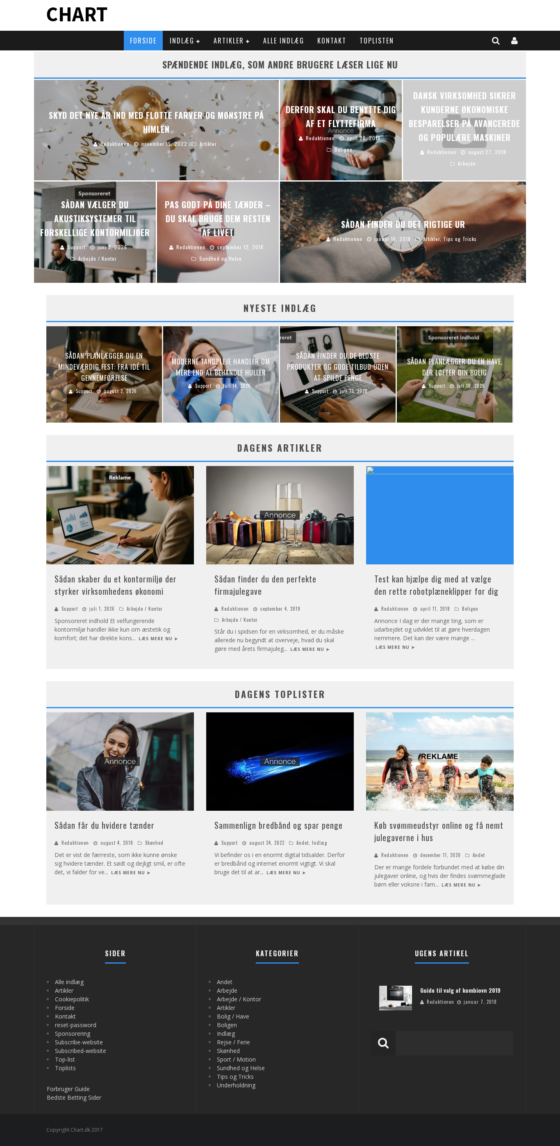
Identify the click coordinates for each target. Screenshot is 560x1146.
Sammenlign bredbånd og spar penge (278, 825)
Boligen (470, 608)
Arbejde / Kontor (145, 608)
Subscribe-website (79, 1042)
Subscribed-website (80, 1051)
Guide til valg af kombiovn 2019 (460, 990)
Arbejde (227, 990)
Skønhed (154, 842)
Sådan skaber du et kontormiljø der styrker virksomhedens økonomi (116, 585)
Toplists (65, 1068)
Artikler (229, 40)
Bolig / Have (233, 1016)
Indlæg (182, 40)
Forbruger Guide (68, 1089)
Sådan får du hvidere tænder (105, 825)
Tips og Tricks (235, 1076)
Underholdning (236, 1085)
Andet (302, 842)
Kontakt (331, 40)
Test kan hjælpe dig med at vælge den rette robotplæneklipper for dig (436, 585)
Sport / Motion (236, 1059)
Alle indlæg (283, 40)
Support (69, 608)
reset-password (75, 1025)
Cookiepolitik (72, 999)
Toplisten (377, 40)
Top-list (65, 1059)
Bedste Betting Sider (74, 1097)
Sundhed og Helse (241, 1068)
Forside (143, 40)
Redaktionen (235, 608)
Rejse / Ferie (233, 1042)
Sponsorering (72, 1033)
